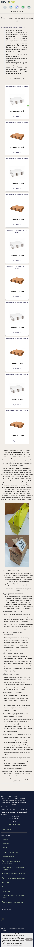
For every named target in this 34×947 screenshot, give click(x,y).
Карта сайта (6, 829)
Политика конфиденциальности (13, 878)
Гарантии (5, 848)
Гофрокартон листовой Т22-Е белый (17, 158)
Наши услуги (6, 891)
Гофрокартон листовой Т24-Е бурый (17, 338)
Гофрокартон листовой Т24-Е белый (17, 302)
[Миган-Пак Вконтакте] (3, 913)
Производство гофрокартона (12, 902)
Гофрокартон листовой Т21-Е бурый (17, 122)
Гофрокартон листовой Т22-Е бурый (17, 194)
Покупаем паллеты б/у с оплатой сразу (11, 862)
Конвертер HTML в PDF (10, 852)
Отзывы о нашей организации (13, 887)
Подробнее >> (17, 116)
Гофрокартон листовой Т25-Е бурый (17, 410)
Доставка (5, 882)
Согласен (29, 939)
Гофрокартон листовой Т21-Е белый (17, 86)
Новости (5, 839)
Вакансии (5, 843)
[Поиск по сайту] (5, 7)
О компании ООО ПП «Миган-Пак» (13, 896)
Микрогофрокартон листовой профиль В (13, 27)
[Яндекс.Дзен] (3, 919)
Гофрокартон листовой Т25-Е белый (17, 374)
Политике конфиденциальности (10, 945)
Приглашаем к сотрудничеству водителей (13, 868)
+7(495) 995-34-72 (17, 11)
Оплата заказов (8, 857)
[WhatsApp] (23, 7)
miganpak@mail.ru (14, 824)
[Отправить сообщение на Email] (29, 7)
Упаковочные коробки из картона (14, 874)
